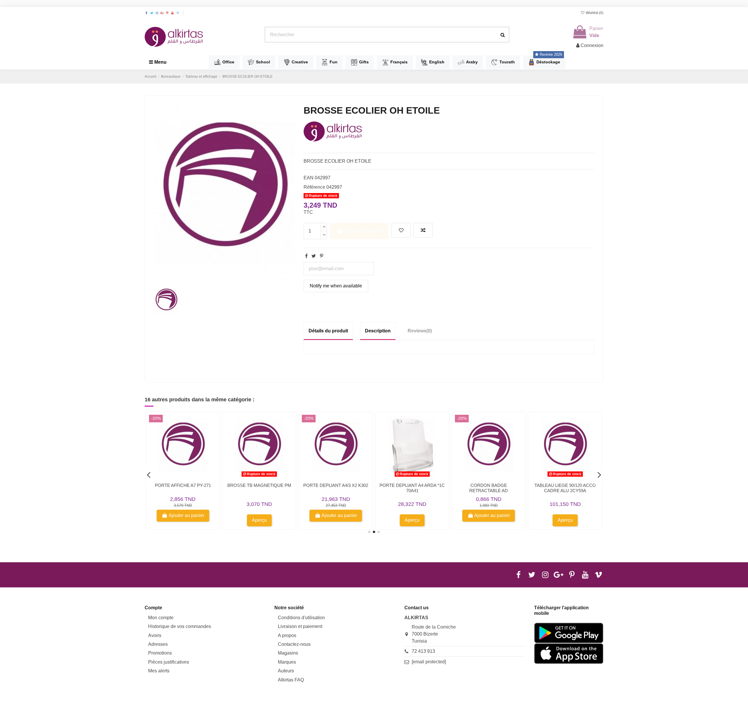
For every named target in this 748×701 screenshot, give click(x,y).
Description (378, 330)
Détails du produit (328, 330)
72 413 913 (423, 651)
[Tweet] (313, 256)
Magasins (288, 652)
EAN (309, 177)
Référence (314, 187)
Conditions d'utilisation (301, 617)
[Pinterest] (321, 256)
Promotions (160, 652)
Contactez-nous (294, 644)
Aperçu (259, 520)
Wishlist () (594, 13)
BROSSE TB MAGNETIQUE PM (259, 485)
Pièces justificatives (168, 662)
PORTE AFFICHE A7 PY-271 (183, 485)
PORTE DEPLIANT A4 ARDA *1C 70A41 (412, 488)
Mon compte (161, 617)
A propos (287, 635)
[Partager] (306, 256)
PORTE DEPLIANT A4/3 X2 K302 (335, 485)
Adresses (158, 644)
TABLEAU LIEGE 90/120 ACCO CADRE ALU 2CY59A (565, 488)
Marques (287, 662)
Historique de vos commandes (179, 626)
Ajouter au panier (364, 230)
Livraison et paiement (300, 626)
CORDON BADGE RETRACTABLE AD (488, 488)
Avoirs (154, 635)
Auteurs (286, 670)
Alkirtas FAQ (291, 679)
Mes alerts (158, 670)
